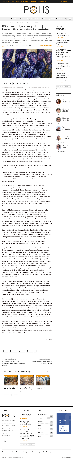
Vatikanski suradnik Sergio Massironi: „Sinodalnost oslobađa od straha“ (13, 363)
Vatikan (40, 429)
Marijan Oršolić (65, 119)
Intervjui (59, 19)
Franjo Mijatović (66, 137)
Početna (25, 2)
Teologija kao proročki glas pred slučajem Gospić (63, 42)
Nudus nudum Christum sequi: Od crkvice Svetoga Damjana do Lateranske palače (62, 77)
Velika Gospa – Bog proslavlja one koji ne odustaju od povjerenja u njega (63, 66)
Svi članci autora (61, 105)
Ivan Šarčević (66, 128)
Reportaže (51, 19)
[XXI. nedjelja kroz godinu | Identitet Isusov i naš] (11, 380)
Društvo (22, 19)
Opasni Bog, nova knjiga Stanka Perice (63, 34)
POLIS (69, 457)
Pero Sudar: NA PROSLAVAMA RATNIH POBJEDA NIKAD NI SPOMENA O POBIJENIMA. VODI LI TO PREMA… (63, 53)
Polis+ (40, 436)
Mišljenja (43, 19)
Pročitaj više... (5, 438)
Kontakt (33, 2)
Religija (29, 19)
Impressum (42, 2)
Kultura (35, 19)
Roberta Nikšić (65, 110)
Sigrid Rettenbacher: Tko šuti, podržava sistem (42, 362)
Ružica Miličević (66, 101)
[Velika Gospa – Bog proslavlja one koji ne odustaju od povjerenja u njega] (27, 380)
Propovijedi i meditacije (46, 45)
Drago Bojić (65, 146)
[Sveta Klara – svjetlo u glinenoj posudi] (43, 380)
